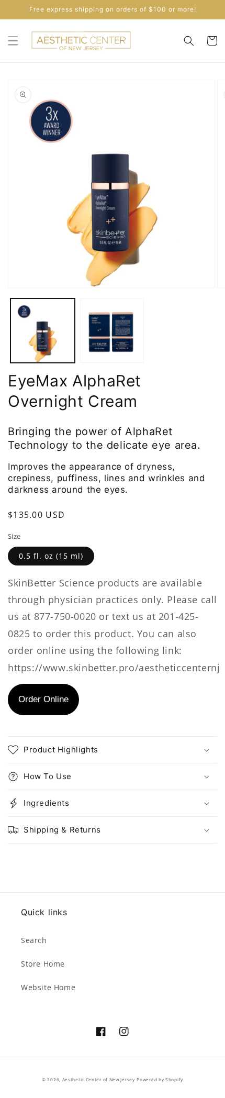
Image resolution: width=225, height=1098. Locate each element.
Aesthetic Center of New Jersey (98, 1079)
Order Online (43, 699)
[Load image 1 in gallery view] (42, 330)
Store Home (43, 964)
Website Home (48, 987)
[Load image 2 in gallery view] (112, 330)
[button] (13, 40)
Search (34, 940)
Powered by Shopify (160, 1079)
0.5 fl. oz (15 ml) (51, 556)
